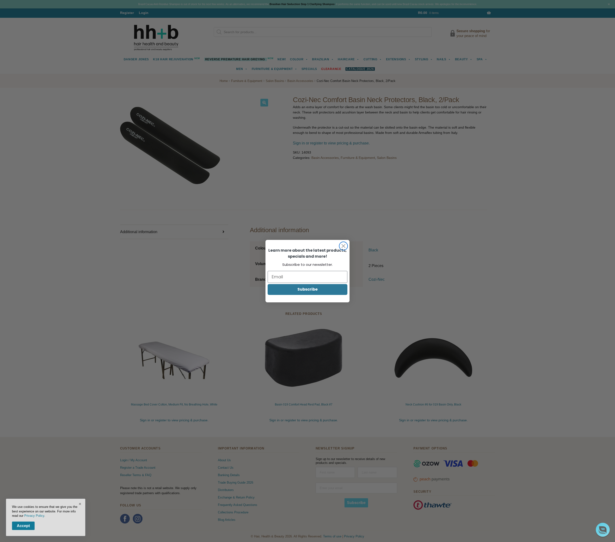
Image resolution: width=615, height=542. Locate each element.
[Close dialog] (343, 246)
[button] (603, 530)
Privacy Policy (34, 515)
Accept (23, 526)
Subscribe (307, 289)
